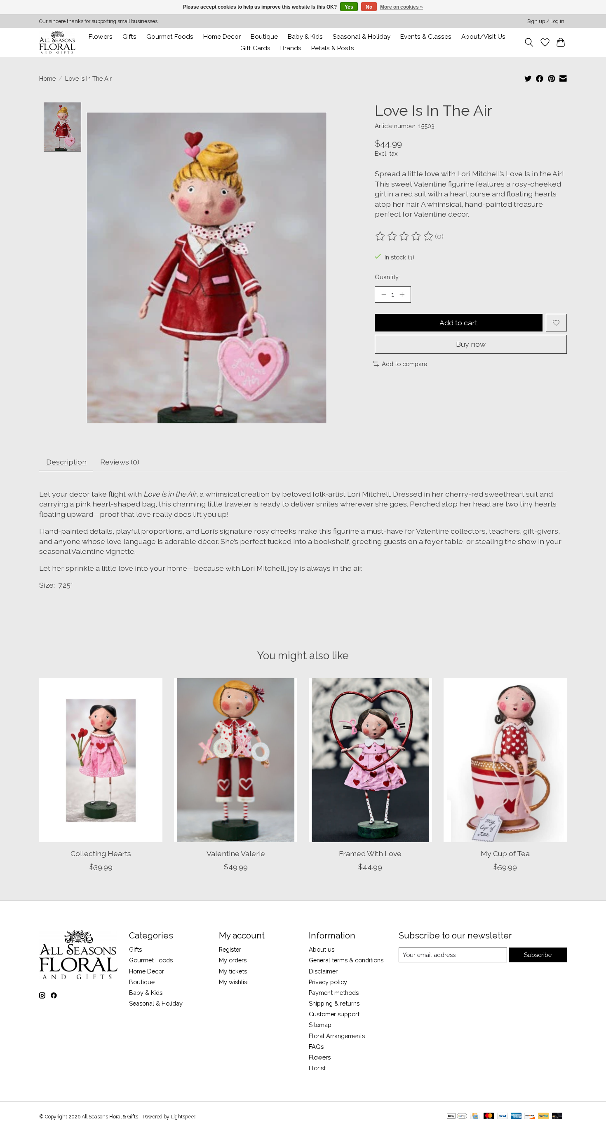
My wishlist (234, 981)
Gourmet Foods (151, 960)
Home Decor (146, 971)
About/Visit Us (483, 36)
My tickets (233, 971)
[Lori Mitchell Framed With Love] (370, 760)
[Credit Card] (475, 1116)
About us (321, 949)
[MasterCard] (489, 1116)
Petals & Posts (332, 48)
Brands (290, 48)
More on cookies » (401, 7)
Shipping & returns (334, 1003)
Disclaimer (323, 971)
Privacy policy (328, 981)
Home (47, 78)
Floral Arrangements (337, 1035)
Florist (317, 1067)
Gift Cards (255, 48)
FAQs (316, 1046)
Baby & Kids (305, 36)
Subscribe (538, 954)
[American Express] (516, 1116)
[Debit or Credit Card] (557, 1116)
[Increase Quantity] (402, 294)
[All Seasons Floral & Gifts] (57, 42)
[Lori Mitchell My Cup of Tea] (505, 760)
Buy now (471, 344)
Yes (349, 7)
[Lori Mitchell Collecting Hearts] (100, 760)
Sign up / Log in (545, 21)
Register (230, 949)
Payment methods (334, 992)
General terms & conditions (346, 960)
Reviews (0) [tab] (119, 461)
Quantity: (387, 276)
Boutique (264, 36)
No (369, 7)
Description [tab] (66, 461)
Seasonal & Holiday (361, 36)
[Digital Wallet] (457, 1116)
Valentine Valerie (236, 853)
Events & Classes (425, 36)
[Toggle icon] (529, 42)
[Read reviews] (405, 236)
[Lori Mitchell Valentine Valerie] (235, 760)
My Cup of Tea (505, 853)
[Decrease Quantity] (384, 294)
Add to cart (458, 322)
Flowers (101, 36)
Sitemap (320, 1024)
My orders (233, 960)
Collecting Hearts (100, 853)
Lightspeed (184, 1117)
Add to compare (404, 363)
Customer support (334, 1014)
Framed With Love (370, 853)
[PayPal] (543, 1116)
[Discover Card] (529, 1116)
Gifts (129, 36)
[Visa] (502, 1116)
